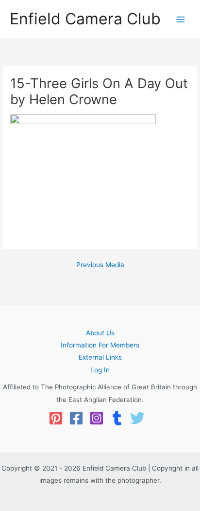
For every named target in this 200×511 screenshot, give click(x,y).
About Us (100, 333)
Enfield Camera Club (85, 18)
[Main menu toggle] (181, 19)
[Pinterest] (56, 418)
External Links (100, 357)
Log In (100, 370)
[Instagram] (96, 418)
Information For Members (100, 345)
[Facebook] (76, 418)
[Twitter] (137, 418)
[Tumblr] (117, 418)
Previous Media (100, 265)
